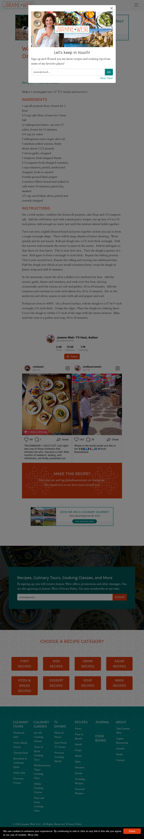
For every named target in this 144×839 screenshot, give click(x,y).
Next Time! (106, 78)
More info (33, 834)
